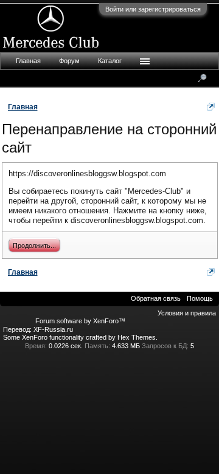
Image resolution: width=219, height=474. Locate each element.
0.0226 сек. (66, 345)
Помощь (200, 298)
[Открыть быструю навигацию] (211, 107)
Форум (69, 60)
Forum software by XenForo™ (80, 321)
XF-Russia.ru (53, 329)
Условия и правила (187, 313)
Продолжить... (34, 245)
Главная (28, 60)
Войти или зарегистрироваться (153, 9)
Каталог (110, 60)
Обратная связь (156, 298)
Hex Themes (136, 337)
